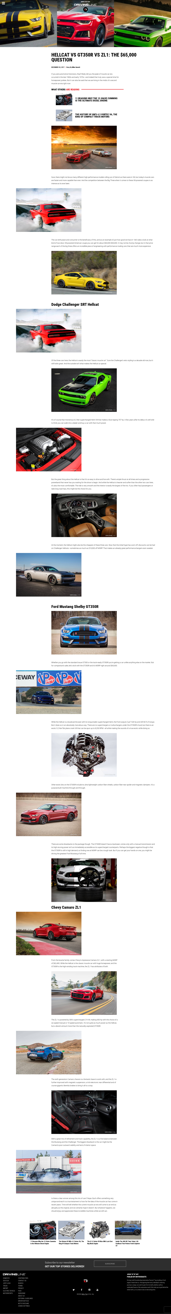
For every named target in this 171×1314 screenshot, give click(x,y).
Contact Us (22, 1281)
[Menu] (3, 3)
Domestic (6, 1278)
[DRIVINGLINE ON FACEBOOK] (81, 1290)
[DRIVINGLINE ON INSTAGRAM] (89, 1290)
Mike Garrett (76, 67)
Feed (19, 1291)
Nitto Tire (84, 1294)
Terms (20, 1286)
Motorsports (8, 1293)
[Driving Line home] (85, 5)
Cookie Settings (24, 1306)
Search (20, 1283)
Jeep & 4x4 (6, 1283)
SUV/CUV (6, 1281)
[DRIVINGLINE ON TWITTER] (74, 1290)
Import (5, 1288)
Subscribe (110, 1264)
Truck (5, 1286)
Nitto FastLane (23, 1303)
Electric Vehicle (9, 1291)
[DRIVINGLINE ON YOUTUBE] (97, 1290)
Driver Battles (23, 1301)
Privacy (21, 1288)
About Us (21, 1296)
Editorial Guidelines (25, 1298)
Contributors (23, 1278)
